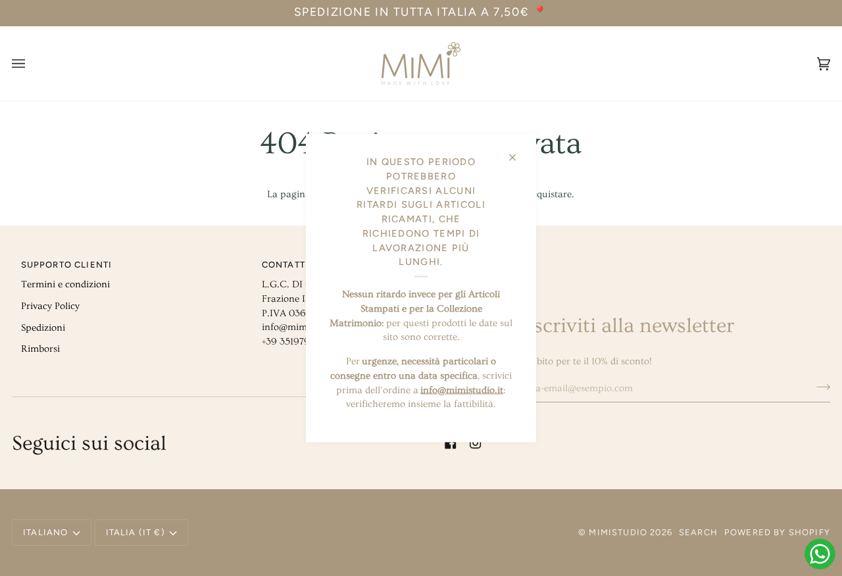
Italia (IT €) (135, 532)
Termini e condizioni (65, 284)
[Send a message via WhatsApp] (820, 554)
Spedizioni (43, 327)
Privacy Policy (50, 306)
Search (698, 532)
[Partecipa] (819, 386)
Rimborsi (40, 348)
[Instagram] (476, 443)
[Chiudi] (518, 152)
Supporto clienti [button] (66, 265)
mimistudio (618, 532)
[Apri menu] (31, 63)
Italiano (45, 532)
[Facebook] (451, 443)
